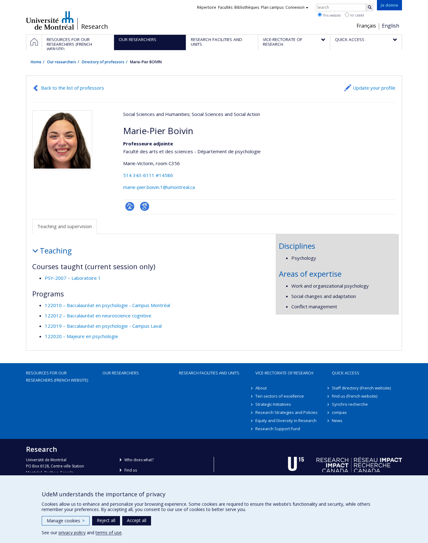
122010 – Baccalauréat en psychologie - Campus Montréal (107, 305)
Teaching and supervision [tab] (64, 226)
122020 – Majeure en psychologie (81, 336)
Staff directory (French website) (361, 388)
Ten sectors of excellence (279, 396)
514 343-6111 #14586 (148, 175)
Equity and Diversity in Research (285, 420)
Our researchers (61, 62)
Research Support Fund (277, 428)
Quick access (345, 373)
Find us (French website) (354, 396)
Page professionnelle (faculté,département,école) (130, 206)
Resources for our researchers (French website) (57, 376)
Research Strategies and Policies (286, 412)
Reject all (106, 520)
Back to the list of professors (72, 88)
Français (366, 25)
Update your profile (374, 88)
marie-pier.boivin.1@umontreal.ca (159, 187)
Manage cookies (66, 521)
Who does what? (139, 459)
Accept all (136, 520)
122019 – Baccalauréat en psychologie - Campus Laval (103, 326)
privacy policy (72, 532)
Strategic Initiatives (273, 404)
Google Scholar (144, 206)
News (337, 420)
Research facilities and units (209, 373)
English (390, 25)
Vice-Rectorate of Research (284, 373)
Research (94, 26)
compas (339, 412)
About (261, 388)
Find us (130, 470)
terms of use (109, 532)
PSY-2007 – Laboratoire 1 (73, 278)
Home (36, 62)
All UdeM (356, 15)
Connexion (295, 7)
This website (331, 15)
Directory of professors (103, 62)
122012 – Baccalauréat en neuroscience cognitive (98, 315)
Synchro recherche (350, 404)
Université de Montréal (50, 20)
